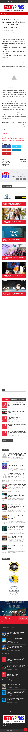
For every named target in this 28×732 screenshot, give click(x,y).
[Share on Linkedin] (16, 150)
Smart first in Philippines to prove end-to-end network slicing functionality (15, 700)
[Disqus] (14, 321)
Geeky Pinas (4, 730)
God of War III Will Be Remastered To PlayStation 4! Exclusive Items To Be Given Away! (17, 506)
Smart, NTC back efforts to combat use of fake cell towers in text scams (17, 411)
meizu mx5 (13, 137)
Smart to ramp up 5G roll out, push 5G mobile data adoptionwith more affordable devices (17, 432)
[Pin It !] (6, 153)
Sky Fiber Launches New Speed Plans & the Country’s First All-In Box (13, 612)
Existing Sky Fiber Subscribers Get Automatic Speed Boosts (15, 633)
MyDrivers (4, 133)
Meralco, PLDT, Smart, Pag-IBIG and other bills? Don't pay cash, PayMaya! (15, 640)
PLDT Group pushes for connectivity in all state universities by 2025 (14, 418)
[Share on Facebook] (6, 146)
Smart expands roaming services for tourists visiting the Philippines (17, 527)
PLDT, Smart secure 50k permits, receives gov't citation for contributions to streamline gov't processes (14, 43)
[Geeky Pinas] (14, 7)
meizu (9, 137)
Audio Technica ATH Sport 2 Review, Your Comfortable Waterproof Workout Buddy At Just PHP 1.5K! (17, 454)
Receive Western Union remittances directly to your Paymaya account (12, 204)
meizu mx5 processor (14, 138)
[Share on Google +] (6, 150)
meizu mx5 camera (20, 137)
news (22, 140)
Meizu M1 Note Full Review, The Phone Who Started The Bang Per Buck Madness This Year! (16, 475)
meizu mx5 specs (17, 140)
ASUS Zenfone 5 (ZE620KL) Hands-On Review (13, 39)
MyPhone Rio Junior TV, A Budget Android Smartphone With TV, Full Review (16, 495)
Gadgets (5, 137)
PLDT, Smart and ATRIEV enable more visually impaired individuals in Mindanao (17, 517)
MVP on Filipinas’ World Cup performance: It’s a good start (15, 537)
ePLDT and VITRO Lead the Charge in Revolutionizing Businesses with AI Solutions (17, 404)
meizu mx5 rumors (8, 140)
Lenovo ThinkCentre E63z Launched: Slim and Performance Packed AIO (17, 485)
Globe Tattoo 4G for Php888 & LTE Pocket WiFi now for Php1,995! (16, 464)
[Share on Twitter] (16, 146)
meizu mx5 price (5, 138)
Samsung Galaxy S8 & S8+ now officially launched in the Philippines (13, 294)
